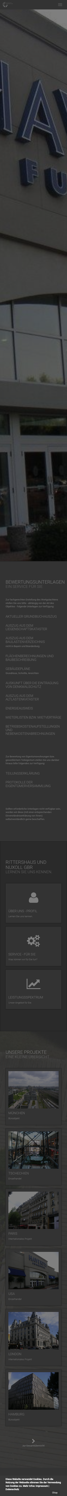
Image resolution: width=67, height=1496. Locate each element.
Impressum (42, 1486)
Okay (55, 1492)
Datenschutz (12, 1489)
